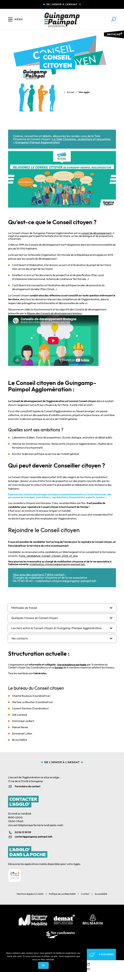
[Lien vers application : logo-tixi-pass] (14, 875)
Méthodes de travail (24, 608)
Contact (85, 893)
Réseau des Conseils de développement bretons (54, 313)
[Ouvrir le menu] (10, 19)
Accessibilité (101, 893)
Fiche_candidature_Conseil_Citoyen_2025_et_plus (48, 555)
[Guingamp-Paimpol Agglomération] (62, 19)
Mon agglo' (84, 92)
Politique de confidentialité (62, 893)
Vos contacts (19, 638)
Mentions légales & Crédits (30, 893)
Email (87, 969)
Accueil (70, 92)
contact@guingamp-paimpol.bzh (33, 836)
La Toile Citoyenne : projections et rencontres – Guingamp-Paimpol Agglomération (62, 140)
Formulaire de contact (27, 786)
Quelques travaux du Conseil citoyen (34, 618)
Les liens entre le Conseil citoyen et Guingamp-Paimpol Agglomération (56, 628)
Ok (43, 965)
